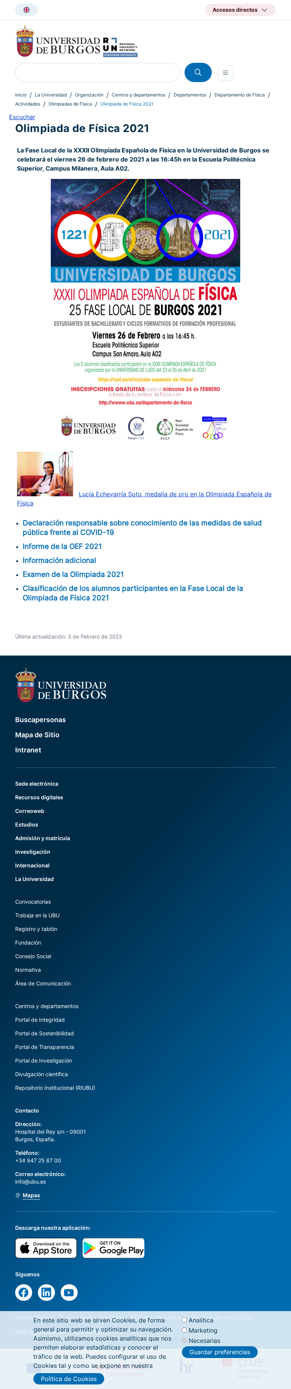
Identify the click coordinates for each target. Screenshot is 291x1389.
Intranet (28, 750)
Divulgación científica (41, 1074)
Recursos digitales (39, 797)
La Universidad (51, 95)
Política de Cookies (69, 1379)
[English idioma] (26, 10)
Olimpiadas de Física (70, 104)
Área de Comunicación (43, 983)
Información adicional (59, 560)
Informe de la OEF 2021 (62, 546)
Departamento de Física (239, 95)
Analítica (201, 1320)
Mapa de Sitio (37, 735)
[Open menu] (225, 72)
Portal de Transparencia (44, 1047)
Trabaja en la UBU (37, 915)
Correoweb (29, 811)
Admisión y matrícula (42, 838)
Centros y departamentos (138, 95)
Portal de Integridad (40, 1019)
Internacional (32, 865)
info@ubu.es (30, 1181)
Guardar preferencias (219, 1352)
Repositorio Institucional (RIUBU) (55, 1087)
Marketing (203, 1330)
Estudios (26, 824)
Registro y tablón (36, 929)
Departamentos (190, 95)
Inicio (21, 95)
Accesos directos (235, 9)
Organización (89, 95)
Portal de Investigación (43, 1060)
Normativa (28, 969)
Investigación (32, 851)
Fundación (28, 942)
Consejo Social (33, 956)
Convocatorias (33, 901)
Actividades (27, 104)
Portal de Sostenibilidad (44, 1033)
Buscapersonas (40, 720)
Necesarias (204, 1340)
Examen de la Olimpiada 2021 (73, 574)
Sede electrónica (36, 783)
